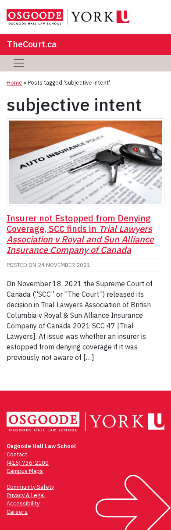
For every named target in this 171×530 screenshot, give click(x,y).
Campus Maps (25, 471)
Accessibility (23, 503)
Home (14, 82)
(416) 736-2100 (28, 462)
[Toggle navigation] (19, 63)
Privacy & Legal (26, 495)
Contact (17, 454)
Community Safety (30, 487)
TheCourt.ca (32, 44)
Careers (17, 512)
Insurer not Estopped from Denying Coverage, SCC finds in (80, 234)
